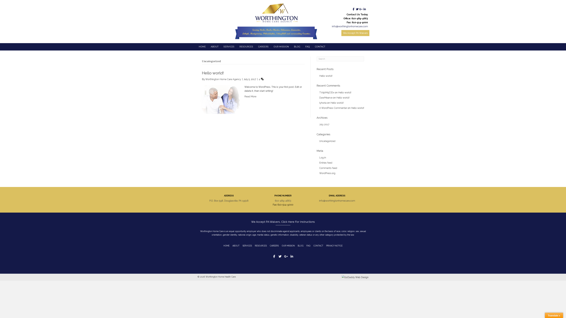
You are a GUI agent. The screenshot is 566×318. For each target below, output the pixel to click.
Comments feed (328, 168)
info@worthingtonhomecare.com (350, 26)
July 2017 (324, 124)
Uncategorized (327, 141)
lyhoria (322, 102)
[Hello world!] (220, 99)
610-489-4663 (283, 200)
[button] (353, 9)
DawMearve (325, 97)
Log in (322, 157)
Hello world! (213, 73)
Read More (250, 96)
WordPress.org (327, 173)
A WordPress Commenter (333, 108)
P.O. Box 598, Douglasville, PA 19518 (229, 200)
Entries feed (325, 162)
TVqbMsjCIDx (326, 92)
